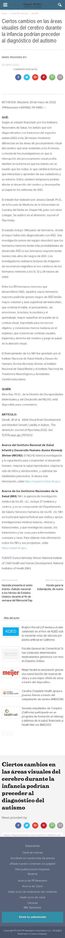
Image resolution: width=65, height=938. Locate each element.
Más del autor (12, 618)
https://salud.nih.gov (14, 548)
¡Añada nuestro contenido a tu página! (32, 863)
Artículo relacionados (16, 613)
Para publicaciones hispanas (32, 869)
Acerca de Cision (32, 886)
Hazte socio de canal (32, 897)
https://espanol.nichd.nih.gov (42, 481)
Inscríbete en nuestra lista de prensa (32, 858)
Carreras (32, 903)
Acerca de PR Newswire (32, 880)
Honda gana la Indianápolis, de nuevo (50, 587)
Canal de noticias (32, 852)
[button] (60, 5)
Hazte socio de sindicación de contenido (32, 892)
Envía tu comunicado (32, 917)
